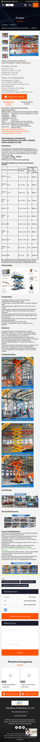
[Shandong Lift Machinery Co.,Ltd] (9, 5)
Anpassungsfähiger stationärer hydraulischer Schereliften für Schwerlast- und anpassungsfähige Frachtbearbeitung (9, 686)
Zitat (35, 5)
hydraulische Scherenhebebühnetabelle (15, 585)
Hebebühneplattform (28, 582)
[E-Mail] (5, 610)
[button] (5, 58)
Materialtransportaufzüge (10, 582)
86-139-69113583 (33, 1)
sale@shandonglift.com (10, 1)
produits (12, 25)
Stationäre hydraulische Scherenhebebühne (15, 28)
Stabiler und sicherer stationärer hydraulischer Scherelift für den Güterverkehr (29, 686)
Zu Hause (5, 25)
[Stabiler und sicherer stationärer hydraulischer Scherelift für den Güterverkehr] (29, 675)
